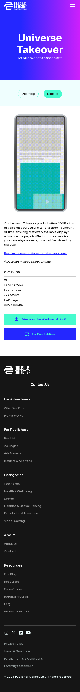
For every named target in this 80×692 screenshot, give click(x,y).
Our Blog (10, 574)
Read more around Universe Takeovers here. (35, 253)
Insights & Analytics (18, 461)
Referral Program (16, 596)
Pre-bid (9, 438)
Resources (12, 581)
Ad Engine (11, 446)
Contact (10, 551)
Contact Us (40, 385)
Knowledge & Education (21, 513)
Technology (12, 484)
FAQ (7, 604)
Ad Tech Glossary (16, 611)
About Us (10, 544)
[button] (71, 6)
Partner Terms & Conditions (23, 658)
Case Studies (13, 589)
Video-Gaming (14, 521)
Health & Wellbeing (18, 491)
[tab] (28, 94)
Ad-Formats (13, 453)
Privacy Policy (13, 643)
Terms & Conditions (18, 651)
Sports (9, 499)
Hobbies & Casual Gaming (22, 506)
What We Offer (15, 408)
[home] (15, 6)
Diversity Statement (18, 666)
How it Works (13, 415)
